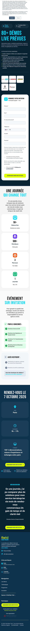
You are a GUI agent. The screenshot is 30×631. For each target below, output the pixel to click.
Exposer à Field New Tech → (8, 595)
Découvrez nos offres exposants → (14, 374)
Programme (4, 587)
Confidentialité (14, 625)
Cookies (22, 625)
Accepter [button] (12, 17)
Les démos (4, 581)
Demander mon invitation (15, 175)
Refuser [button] (18, 17)
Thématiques (4, 584)
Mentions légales (5, 625)
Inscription (4, 590)
